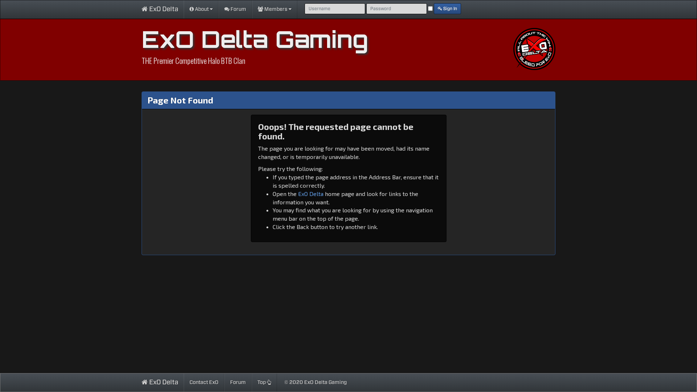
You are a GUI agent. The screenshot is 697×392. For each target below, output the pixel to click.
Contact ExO (204, 382)
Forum (237, 9)
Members (276, 9)
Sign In (449, 9)
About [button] (202, 9)
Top (262, 382)
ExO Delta (163, 9)
